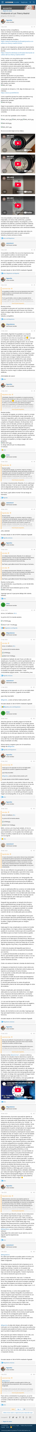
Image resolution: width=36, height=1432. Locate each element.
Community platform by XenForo (16, 1430)
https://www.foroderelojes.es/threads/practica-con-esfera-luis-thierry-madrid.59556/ (17, 42)
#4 (34, 331)
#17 (34, 1113)
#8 (34, 549)
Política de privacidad (26, 1425)
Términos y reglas (14, 1425)
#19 (34, 1251)
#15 (34, 850)
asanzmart (10, 243)
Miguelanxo (10, 324)
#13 (34, 761)
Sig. (18, 1409)
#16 (34, 1033)
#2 (34, 250)
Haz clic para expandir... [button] (18, 303)
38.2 (15, 613)
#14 (34, 808)
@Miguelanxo (5, 1229)
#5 (34, 391)
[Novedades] (30, 2)
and (8, 238)
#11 (34, 687)
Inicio (7, 1427)
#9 (34, 610)
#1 (34, 27)
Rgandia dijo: (5, 465)
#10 (34, 639)
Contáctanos (4, 1425)
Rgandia (4, 16)
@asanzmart (15, 1055)
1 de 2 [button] (12, 1409)
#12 (34, 718)
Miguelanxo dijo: (6, 394)
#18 (34, 1192)
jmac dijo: (4, 553)
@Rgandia (4, 700)
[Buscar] (34, 2)
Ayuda (3, 1427)
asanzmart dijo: (6, 288)
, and (11, 273)
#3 (34, 285)
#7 (34, 509)
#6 (34, 461)
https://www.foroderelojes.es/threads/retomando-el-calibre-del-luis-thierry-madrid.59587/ (18, 54)
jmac (8, 455)
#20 (34, 1374)
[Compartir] (32, 27)
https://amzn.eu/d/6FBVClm (10, 93)
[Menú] (2, 2)
